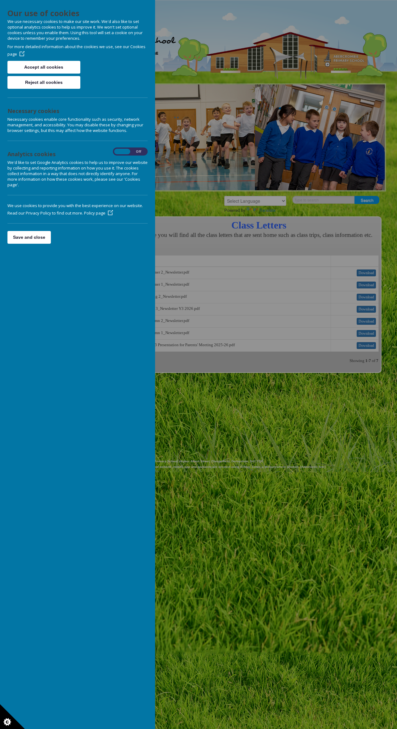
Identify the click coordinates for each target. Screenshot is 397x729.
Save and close (29, 237)
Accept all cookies (43, 67)
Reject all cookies (44, 82)
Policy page (94, 213)
